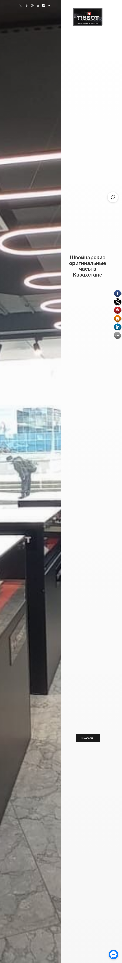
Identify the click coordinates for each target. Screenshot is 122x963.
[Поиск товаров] (113, 197)
